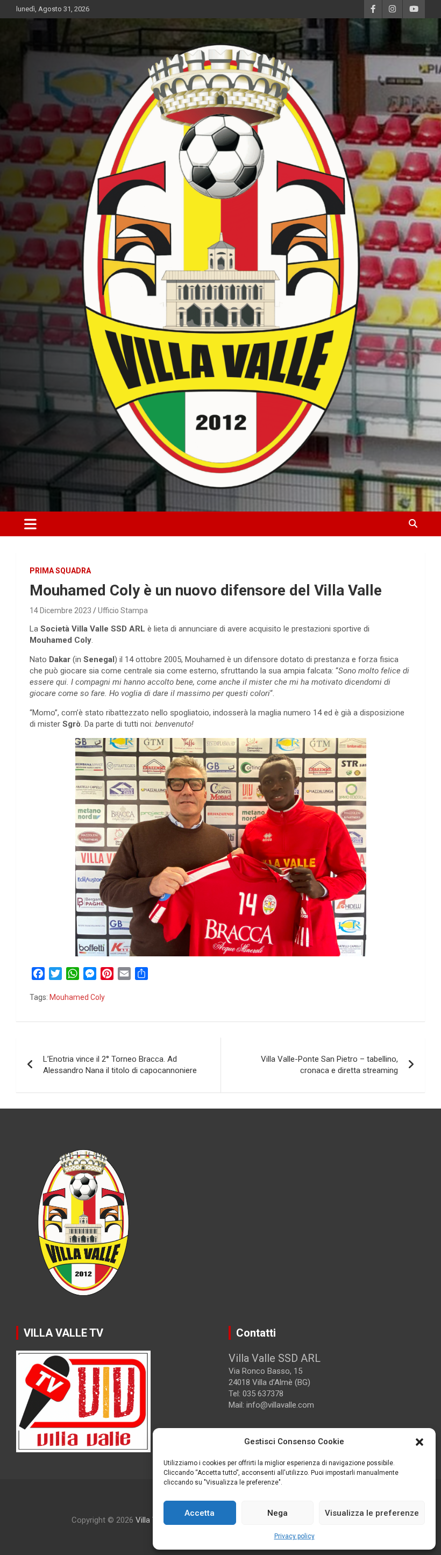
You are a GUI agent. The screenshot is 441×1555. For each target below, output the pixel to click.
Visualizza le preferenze (372, 1513)
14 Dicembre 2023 (60, 610)
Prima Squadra (60, 570)
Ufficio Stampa (123, 610)
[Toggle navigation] (30, 524)
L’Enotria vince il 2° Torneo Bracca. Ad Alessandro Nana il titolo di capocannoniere (120, 1064)
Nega (277, 1513)
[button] (419, 1442)
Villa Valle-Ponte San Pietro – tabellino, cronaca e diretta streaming (329, 1064)
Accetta (199, 1513)
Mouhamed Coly (77, 997)
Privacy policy (294, 1536)
